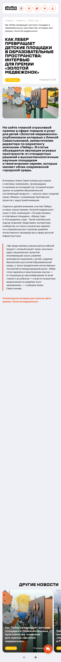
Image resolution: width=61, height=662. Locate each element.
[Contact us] (37, 8)
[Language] (29, 8)
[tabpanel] (30, 162)
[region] (30, 626)
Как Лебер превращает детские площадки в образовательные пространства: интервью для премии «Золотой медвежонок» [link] (29, 28)
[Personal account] (52, 8)
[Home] (11, 8)
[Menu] (21, 8)
